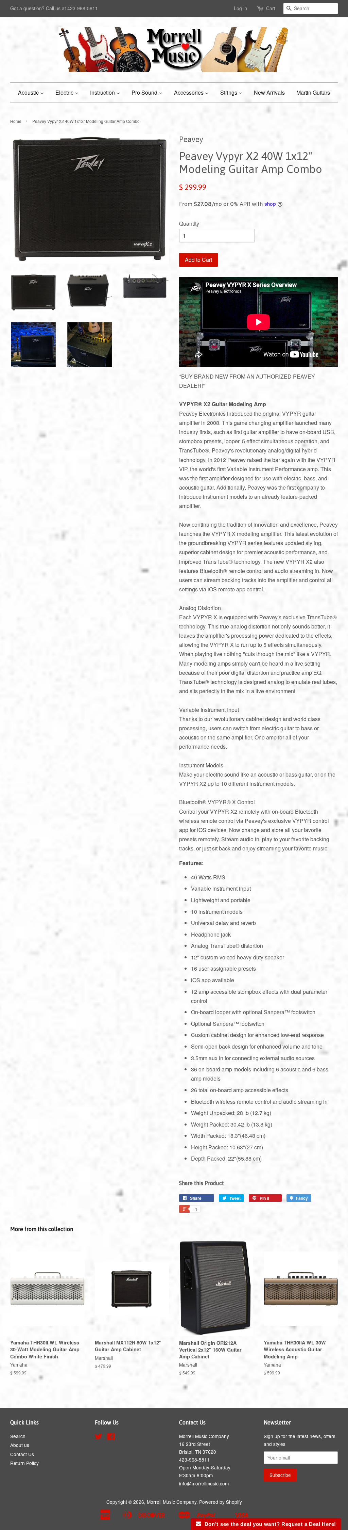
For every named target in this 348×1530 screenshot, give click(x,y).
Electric (65, 92)
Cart (270, 8)
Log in (240, 8)
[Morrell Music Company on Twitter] (98, 1437)
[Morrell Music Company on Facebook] (111, 1437)
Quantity (189, 223)
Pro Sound (145, 92)
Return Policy (24, 1463)
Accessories (189, 92)
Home (15, 121)
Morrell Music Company (171, 1501)
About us (19, 1444)
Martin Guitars (313, 92)
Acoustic (29, 92)
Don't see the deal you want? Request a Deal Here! (268, 1524)
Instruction (103, 92)
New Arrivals (269, 92)
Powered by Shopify (220, 1501)
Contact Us (22, 1454)
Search (17, 1436)
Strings (229, 92)
